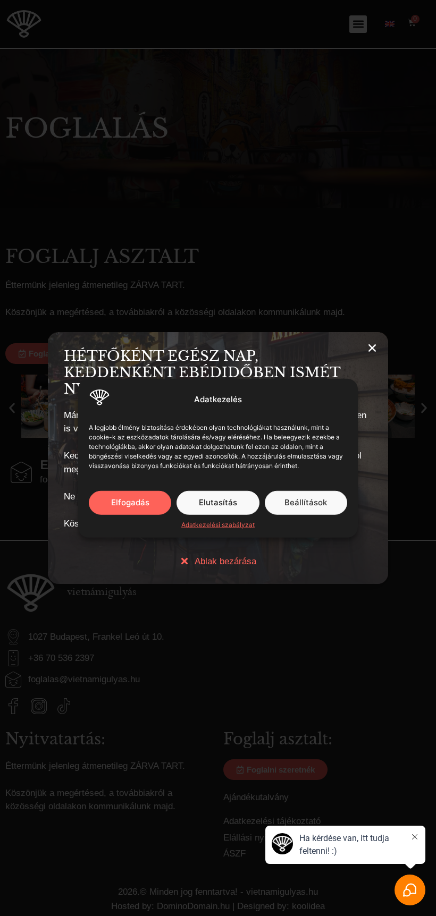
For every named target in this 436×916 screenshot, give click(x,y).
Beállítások (305, 502)
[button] (372, 348)
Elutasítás (218, 502)
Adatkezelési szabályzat (218, 524)
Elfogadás (130, 502)
